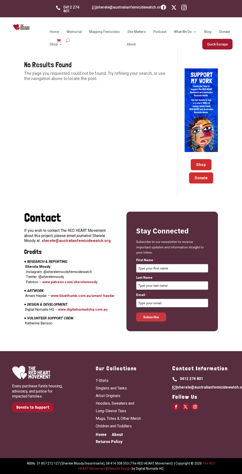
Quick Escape (217, 44)
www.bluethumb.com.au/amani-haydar (83, 296)
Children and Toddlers (114, 426)
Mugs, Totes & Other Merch (118, 418)
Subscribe (151, 317)
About (131, 44)
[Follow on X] (185, 407)
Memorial (74, 32)
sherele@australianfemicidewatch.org (129, 7)
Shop (54, 44)
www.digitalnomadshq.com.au (83, 309)
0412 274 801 (71, 9)
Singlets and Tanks (111, 388)
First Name (145, 260)
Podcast (159, 32)
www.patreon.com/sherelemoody (70, 282)
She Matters (136, 32)
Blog (208, 32)
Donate (224, 32)
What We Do (183, 32)
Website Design (119, 468)
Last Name (145, 277)
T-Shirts (102, 380)
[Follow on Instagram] (195, 407)
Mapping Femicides (104, 32)
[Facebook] (163, 8)
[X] (174, 8)
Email (141, 295)
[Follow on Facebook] (176, 407)
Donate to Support (32, 407)
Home (54, 32)
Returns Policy (109, 442)
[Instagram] (184, 8)
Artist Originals (108, 396)
